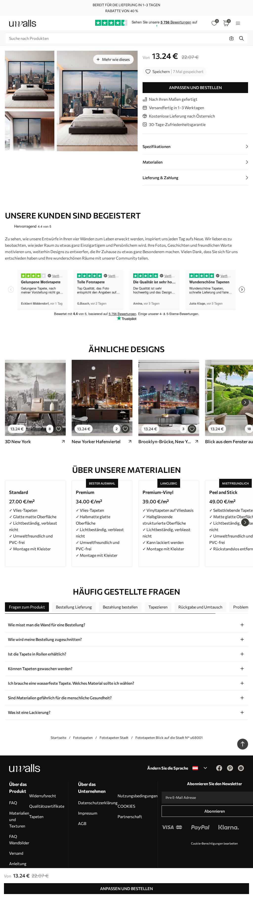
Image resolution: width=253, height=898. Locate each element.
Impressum (87, 813)
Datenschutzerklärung (98, 802)
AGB (82, 823)
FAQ (13, 802)
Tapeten (36, 816)
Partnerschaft (130, 816)
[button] (130, 101)
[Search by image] (231, 38)
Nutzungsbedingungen (138, 795)
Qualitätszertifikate (46, 806)
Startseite (58, 737)
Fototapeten (83, 737)
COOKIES (126, 806)
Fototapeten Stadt (114, 737)
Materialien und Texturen (19, 819)
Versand (16, 853)
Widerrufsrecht (42, 795)
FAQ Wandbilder (19, 839)
